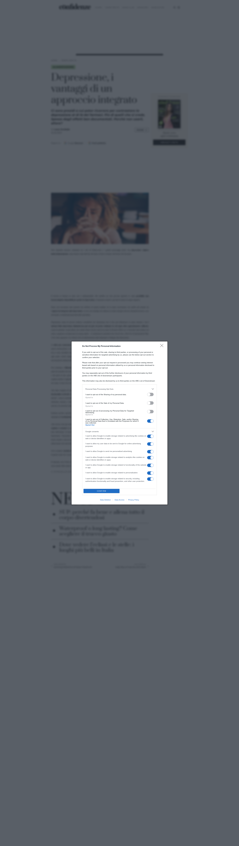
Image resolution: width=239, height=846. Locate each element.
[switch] (150, 394)
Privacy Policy (133, 500)
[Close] (162, 346)
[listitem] (119, 389)
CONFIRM (101, 491)
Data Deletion (105, 500)
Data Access (119, 500)
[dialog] (119, 423)
